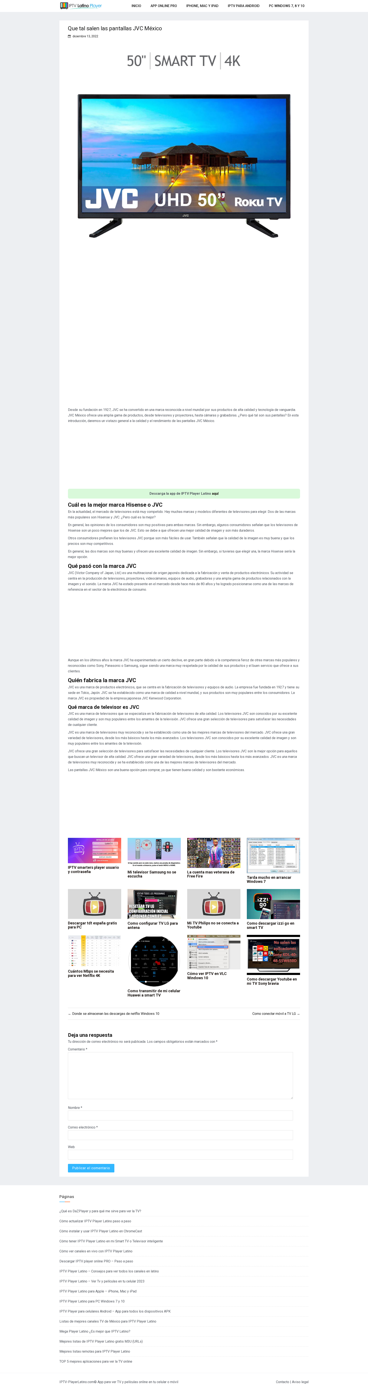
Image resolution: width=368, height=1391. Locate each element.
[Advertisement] (184, 312)
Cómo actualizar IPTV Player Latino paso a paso (95, 1221)
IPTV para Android (244, 6)
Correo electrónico (83, 1127)
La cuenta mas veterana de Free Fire (210, 874)
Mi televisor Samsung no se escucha (152, 874)
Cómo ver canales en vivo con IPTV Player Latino (95, 1251)
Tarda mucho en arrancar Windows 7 (269, 879)
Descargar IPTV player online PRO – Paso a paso (96, 1261)
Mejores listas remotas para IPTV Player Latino (94, 1351)
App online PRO (164, 6)
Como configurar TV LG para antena (153, 925)
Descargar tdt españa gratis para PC (92, 925)
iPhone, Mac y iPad (202, 6)
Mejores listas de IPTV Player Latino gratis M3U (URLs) (101, 1341)
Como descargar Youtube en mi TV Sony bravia (272, 981)
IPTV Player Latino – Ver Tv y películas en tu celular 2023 (102, 1281)
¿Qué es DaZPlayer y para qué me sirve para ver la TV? (100, 1211)
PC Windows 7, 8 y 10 (286, 6)
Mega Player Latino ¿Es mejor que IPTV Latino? (94, 1331)
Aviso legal (300, 1382)
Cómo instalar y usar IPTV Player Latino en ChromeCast (100, 1231)
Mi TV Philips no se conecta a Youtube (213, 925)
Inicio (136, 6)
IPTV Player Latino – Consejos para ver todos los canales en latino (109, 1271)
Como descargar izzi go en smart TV (270, 925)
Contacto (282, 1382)
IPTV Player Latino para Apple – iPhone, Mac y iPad (98, 1291)
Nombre (75, 1108)
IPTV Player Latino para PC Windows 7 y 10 (92, 1301)
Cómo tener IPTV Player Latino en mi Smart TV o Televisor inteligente (111, 1241)
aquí (215, 494)
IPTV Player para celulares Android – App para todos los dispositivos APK (115, 1311)
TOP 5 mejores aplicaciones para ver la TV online (95, 1361)
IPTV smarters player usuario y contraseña (93, 869)
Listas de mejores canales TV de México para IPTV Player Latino (107, 1321)
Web (71, 1147)
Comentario (77, 1049)
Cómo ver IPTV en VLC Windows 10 (207, 975)
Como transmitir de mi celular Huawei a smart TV (154, 993)
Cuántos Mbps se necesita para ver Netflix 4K (91, 973)
